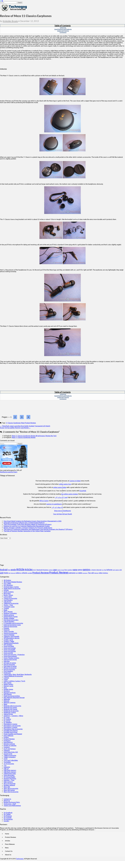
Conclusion (63, 32)
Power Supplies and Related (13, 734)
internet (98, 570)
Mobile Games (8, 689)
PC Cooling (7, 719)
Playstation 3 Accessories (12, 725)
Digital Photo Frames (11, 616)
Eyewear (6, 628)
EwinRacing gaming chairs (8, 472)
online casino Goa (65, 484)
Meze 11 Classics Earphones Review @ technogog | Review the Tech (34, 436)
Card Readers (8, 600)
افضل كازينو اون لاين (61, 497)
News (5, 704)
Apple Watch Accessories (12, 588)
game (75, 570)
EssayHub (83, 491)
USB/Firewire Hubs (10, 773)
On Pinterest (8, 816)
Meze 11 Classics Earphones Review (23, 437)
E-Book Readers (9, 621)
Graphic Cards (8, 640)
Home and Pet (8, 653)
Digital (62, 569)
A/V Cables (7, 583)
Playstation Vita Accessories (13, 729)
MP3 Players (8, 694)
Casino (59, 569)
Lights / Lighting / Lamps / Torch (14, 681)
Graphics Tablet (9, 641)
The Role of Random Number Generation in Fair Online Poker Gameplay (27, 531)
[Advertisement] (62, 550)
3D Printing (7, 580)
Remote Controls (9, 744)
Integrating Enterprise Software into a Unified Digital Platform (24, 523)
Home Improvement (10, 656)
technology (84, 573)
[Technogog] (14, 11)
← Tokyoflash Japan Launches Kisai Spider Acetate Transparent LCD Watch (25, 426)
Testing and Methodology (12, 805)
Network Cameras (9, 702)
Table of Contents (62, 25)
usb (92, 573)
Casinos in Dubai (75, 481)
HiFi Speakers (8, 644)
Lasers (6, 679)
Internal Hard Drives (10, 659)
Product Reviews (30, 423)
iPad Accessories (9, 664)
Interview (7, 661)
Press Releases (8, 735)
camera (51, 569)
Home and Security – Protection (14, 654)
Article (20, 569)
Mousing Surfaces (10, 692)
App (9, 570)
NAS (9, 573)
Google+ (6, 821)
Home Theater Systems (11, 658)
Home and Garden (10, 648)
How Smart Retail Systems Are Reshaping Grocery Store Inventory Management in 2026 (32, 521)
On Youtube (7, 817)
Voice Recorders (9, 775)
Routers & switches (10, 745)
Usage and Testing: (63, 31)
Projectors (7, 740)
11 (7, 423)
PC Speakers (8, 722)
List (1, 572)
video (101, 573)
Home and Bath (9, 646)
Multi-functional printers (12, 696)
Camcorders (8, 597)
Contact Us (7, 799)
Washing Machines (10, 778)
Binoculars (7, 593)
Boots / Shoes (8, 595)
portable (29, 573)
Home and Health (9, 649)
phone (24, 573)
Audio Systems (9, 592)
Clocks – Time (8, 605)
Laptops (6, 678)
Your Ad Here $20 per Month (62, 514)
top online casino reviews (69, 494)
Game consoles (9, 631)
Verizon (96, 573)
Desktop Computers (10, 613)
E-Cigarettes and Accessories (13, 623)
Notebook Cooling (10, 712)
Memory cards (8, 686)
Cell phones (7, 602)
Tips (89, 573)
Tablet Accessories (10, 755)
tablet (80, 573)
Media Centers (8, 684)
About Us (7, 800)
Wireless (105, 573)
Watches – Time (9, 780)
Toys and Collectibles (11, 760)
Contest (6, 608)
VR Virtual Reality (9, 777)
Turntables (7, 762)
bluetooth (40, 570)
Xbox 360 (7, 787)
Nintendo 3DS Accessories (12, 706)
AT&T (34, 570)
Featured (7, 630)
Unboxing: (63, 27)
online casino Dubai (59, 487)
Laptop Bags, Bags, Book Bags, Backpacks (18, 674)
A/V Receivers (8, 585)
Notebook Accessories (11, 711)
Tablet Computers (10, 757)
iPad (105, 569)
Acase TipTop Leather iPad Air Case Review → (15, 428)
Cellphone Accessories (11, 603)
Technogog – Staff (10, 804)
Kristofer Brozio (10, 21)
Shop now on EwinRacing (62, 511)
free (66, 570)
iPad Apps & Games (10, 666)
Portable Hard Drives (10, 732)
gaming (86, 569)
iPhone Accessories (10, 668)
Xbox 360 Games (9, 790)
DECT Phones (8, 611)
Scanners (7, 747)
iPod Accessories (9, 669)
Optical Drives (8, 714)
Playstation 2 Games (10, 724)
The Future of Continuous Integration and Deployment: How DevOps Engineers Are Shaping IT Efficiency (38, 529)
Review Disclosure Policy (12, 802)
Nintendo (13, 573)
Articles (29, 569)
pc (21, 573)
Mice (5, 687)
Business (45, 570)
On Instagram (8, 819)
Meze (23, 423)
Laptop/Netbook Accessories (13, 676)
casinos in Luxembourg (54, 504)
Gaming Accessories (10, 633)
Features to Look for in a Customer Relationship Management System (27, 526)
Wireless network (9, 785)
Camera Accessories (10, 598)
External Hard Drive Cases (12, 625)
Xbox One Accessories (11, 792)
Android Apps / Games (11, 587)
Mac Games (7, 683)
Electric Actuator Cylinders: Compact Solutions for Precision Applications (28, 528)
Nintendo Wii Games (10, 709)
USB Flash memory (10, 770)
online (18, 573)
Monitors (7, 691)
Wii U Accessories (9, 783)
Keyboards (7, 673)
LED (120, 570)
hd (91, 569)
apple (13, 569)
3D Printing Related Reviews (13, 582)
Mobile (6, 573)
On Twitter (7, 814)
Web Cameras (8, 782)
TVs (5, 765)
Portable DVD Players (11, 730)
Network (6, 701)
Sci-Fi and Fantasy (10, 749)
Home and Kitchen (10, 651)
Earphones (17, 423)
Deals (5, 610)
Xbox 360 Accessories (11, 788)
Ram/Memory (8, 742)
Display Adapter (9, 618)
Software (7, 750)
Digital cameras (9, 615)
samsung (72, 573)
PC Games (7, 721)
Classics (10, 423)
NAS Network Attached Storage (14, 697)
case (55, 570)
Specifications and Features (63, 29)
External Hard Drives (10, 626)
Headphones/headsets (11, 643)
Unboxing (7, 767)
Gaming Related (9, 635)
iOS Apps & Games (10, 663)
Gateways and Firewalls (11, 636)
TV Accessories (9, 763)
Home (94, 570)
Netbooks (7, 699)
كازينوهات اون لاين (57, 507)
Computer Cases (9, 606)
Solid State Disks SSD (11, 752)
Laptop (117, 569)
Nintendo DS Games (10, 707)
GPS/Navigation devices (11, 638)
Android (3, 569)
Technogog (19, 859)
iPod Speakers (8, 671)
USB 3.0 (6, 768)
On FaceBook (8, 812)
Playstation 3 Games (10, 727)
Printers (6, 737)
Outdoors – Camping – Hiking (13, 716)
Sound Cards (8, 754)
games (80, 570)
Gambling (69, 569)
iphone (109, 570)
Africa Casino (44, 501)
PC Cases (7, 717)
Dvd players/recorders (11, 620)
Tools (6, 759)
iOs (102, 569)
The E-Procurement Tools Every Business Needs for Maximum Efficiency (28, 524)
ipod (114, 569)
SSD (77, 573)
